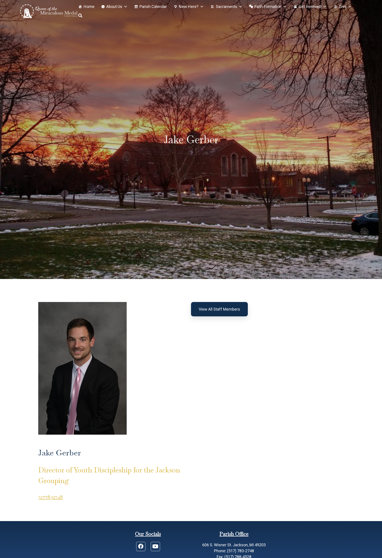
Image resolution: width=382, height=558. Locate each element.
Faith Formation (267, 6)
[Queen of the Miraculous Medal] (48, 11)
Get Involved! (310, 6)
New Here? (189, 6)
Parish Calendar (153, 6)
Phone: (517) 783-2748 (234, 550)
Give (343, 6)
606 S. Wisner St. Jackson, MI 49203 (234, 545)
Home (89, 6)
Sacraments (226, 6)
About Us (114, 6)
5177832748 (50, 496)
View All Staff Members (219, 309)
